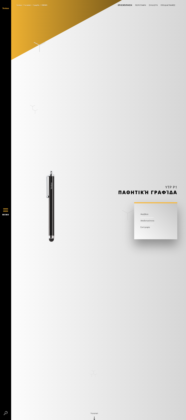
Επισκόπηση (125, 5)
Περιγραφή (140, 5)
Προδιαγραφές (168, 5)
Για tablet (27, 5)
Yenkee (19, 5)
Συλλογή (153, 5)
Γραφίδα (36, 5)
